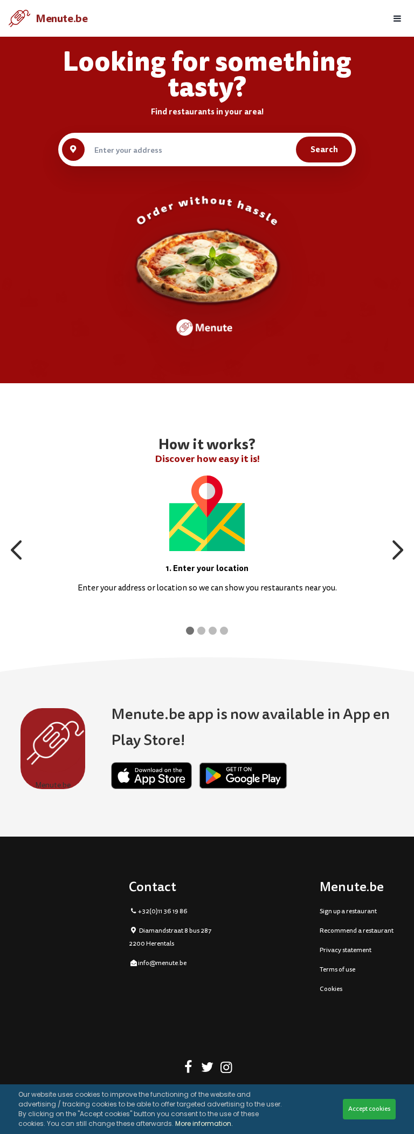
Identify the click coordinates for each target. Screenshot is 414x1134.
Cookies (331, 989)
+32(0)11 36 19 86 (163, 911)
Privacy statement (345, 950)
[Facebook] (188, 1069)
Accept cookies (369, 1108)
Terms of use (337, 969)
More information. (204, 1123)
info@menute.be (162, 963)
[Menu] (397, 18)
